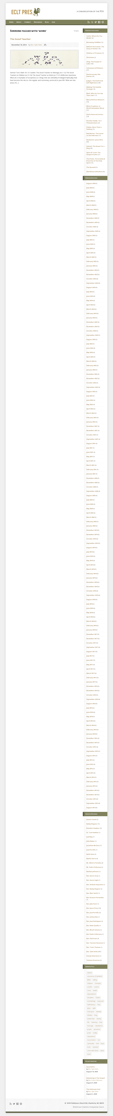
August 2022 (90, 391)
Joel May (89, 837)
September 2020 (92, 491)
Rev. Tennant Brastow (94, 943)
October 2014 (91, 799)
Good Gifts (90, 1067)
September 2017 (92, 647)
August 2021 (90, 443)
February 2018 (91, 625)
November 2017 (91, 639)
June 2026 (89, 192)
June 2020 (89, 504)
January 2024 (90, 318)
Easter (98, 997)
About (18, 22)
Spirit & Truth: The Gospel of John (93, 153)
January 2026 (90, 214)
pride (89, 1033)
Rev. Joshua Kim (92, 917)
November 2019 (91, 534)
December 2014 (91, 790)
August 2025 (90, 235)
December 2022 (91, 374)
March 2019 (90, 569)
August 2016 (90, 704)
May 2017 (89, 665)
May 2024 (89, 300)
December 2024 (91, 270)
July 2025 (89, 240)
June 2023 (89, 348)
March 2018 (90, 621)
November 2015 (91, 743)
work (89, 1054)
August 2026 (90, 183)
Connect (27, 22)
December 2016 (91, 686)
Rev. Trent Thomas (93, 947)
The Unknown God (93, 1089)
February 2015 (91, 782)
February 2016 (91, 730)
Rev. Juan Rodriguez (93, 921)
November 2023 (91, 326)
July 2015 (89, 760)
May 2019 (89, 560)
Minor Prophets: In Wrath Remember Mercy (95, 107)
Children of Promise (93, 53)
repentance (91, 1036)
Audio (45, 45)
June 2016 (89, 712)
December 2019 (91, 530)
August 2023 (90, 339)
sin (99, 1040)
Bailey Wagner (91, 824)
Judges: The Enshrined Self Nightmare (94, 82)
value (102, 1051)
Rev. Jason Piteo (92, 908)
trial (97, 1043)
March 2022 (90, 413)
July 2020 (89, 500)
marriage (90, 1026)
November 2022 (91, 378)
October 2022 (91, 383)
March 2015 (90, 777)
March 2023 (90, 361)
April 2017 (89, 669)
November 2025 (91, 222)
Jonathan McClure (93, 845)
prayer (89, 1029)
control (96, 987)
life (88, 1022)
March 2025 (90, 257)
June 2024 (89, 296)
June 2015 (89, 764)
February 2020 (91, 522)
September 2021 (92, 439)
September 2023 (92, 335)
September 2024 (92, 283)
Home (11, 22)
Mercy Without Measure (95, 100)
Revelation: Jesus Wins (94, 140)
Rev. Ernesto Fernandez (95, 897)
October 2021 (91, 435)
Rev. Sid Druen (91, 938)
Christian (98, 983)
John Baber (90, 841)
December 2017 (91, 634)
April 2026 (89, 201)
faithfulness (91, 1005)
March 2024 (90, 309)
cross (89, 990)
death (95, 990)
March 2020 (90, 517)
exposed (100, 1001)
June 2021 (89, 452)
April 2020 (89, 513)
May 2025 (89, 248)
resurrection (91, 1040)
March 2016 (90, 725)
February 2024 (91, 313)
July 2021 (89, 448)
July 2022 (89, 396)
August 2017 (90, 652)
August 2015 (90, 756)
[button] (44, 59)
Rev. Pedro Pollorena (94, 934)
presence (97, 1029)
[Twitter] (96, 22)
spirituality (90, 1043)
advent (89, 973)
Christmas (90, 57)
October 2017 (91, 643)
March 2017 (90, 673)
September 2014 (92, 803)
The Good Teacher (20, 39)
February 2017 (91, 678)
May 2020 (89, 509)
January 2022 (90, 422)
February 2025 (91, 261)
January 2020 (90, 526)
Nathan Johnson (92, 871)
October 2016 (91, 695)
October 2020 (91, 487)
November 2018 (91, 587)
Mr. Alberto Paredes (93, 863)
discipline (90, 997)
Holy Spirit (90, 1012)
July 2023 (89, 344)
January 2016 (90, 734)
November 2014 (91, 795)
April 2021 (89, 461)
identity (98, 1012)
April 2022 (89, 409)
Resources (38, 22)
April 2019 (89, 565)
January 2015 (90, 786)
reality (95, 1033)
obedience (99, 1026)
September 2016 (92, 699)
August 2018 (90, 599)
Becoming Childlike (93, 42)
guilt (94, 1008)
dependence (91, 994)
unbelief (95, 1047)
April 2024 (89, 305)
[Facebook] (99, 22)
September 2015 (92, 751)
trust (102, 1043)
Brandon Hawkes (92, 828)
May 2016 (89, 717)
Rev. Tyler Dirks (36, 45)
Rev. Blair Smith (92, 893)
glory (88, 1008)
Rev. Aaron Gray (92, 876)
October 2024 (91, 279)
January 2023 (90, 370)
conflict (89, 987)
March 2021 (90, 465)
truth (88, 1047)
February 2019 (91, 574)
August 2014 (90, 808)
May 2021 (89, 456)
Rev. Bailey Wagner (93, 889)
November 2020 (91, 483)
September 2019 (92, 543)
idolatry (89, 1015)
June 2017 (89, 660)
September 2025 (92, 231)
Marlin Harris (91, 859)
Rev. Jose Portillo (92, 913)
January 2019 (90, 578)
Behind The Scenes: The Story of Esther (95, 48)
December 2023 (91, 322)
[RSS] (89, 22)
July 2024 (89, 292)
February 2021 (91, 469)
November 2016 (91, 691)
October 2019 (91, 539)
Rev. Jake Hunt (91, 904)
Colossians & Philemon (94, 68)
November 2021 (91, 430)
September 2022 (92, 387)
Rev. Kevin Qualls (92, 926)
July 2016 (89, 708)
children (90, 983)
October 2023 (91, 331)
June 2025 (89, 244)
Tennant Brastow (93, 960)
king (95, 1015)
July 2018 (89, 604)
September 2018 (92, 595)
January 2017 (90, 682)
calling (95, 980)
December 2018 (91, 582)
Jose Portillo (90, 850)
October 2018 (91, 591)
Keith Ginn (90, 854)
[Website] (103, 22)
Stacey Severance (92, 956)
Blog (47, 22)
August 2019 (90, 548)
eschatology (91, 1001)
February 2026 (91, 209)
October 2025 (91, 227)
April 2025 (89, 253)
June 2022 (89, 400)
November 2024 (91, 274)
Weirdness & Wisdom (94, 172)
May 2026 (89, 196)
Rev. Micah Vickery (93, 930)
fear (99, 1005)
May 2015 (89, 769)
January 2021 (90, 474)
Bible (89, 980)
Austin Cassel (91, 819)
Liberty (99, 1019)
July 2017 (89, 656)
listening (94, 1022)
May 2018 (89, 613)
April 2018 (89, 617)
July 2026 (89, 188)
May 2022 (89, 404)
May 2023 (89, 352)
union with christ (92, 1051)
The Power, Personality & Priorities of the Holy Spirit (95, 161)
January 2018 (90, 630)
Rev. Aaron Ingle (92, 880)
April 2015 (89, 773)
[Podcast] (92, 22)
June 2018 (89, 608)
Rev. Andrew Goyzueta (94, 885)
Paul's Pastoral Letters (94, 114)
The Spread (90, 167)
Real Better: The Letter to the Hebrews (95, 134)
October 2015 (91, 747)
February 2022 (91, 418)
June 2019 (89, 556)
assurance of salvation (94, 976)
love (100, 1022)
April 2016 (89, 721)
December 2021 (91, 426)
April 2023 (89, 357)
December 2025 (91, 218)
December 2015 (91, 738)
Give (53, 22)
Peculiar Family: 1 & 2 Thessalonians (93, 122)
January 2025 (90, 266)
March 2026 (90, 205)
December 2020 (91, 478)
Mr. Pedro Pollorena (93, 867)
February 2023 (91, 365)
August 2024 (90, 287)
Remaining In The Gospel (95, 1078)
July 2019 (89, 552)
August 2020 (90, 495)
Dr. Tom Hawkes (92, 832)
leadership (90, 1019)
